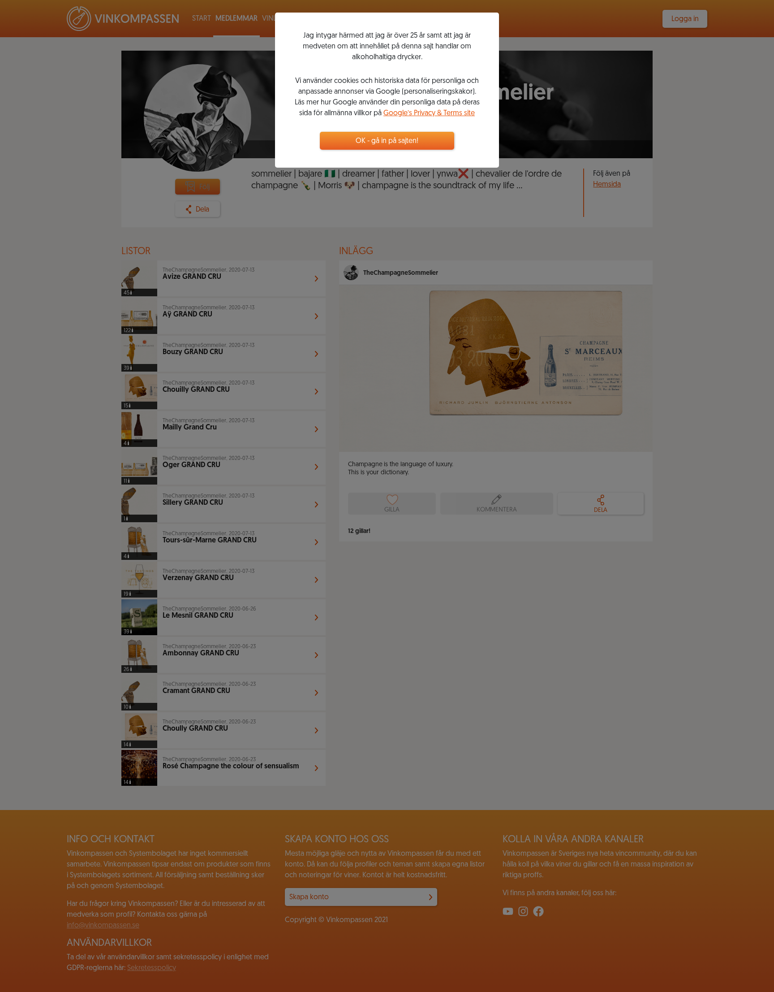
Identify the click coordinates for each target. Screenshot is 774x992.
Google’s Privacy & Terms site (429, 113)
